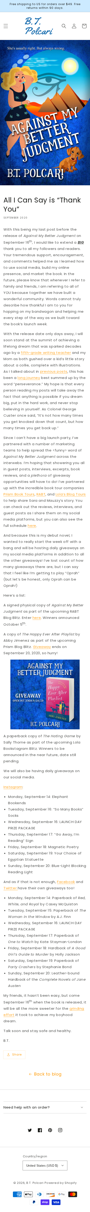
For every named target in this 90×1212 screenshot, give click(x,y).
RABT (40, 494)
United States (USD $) (42, 1165)
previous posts (53, 371)
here (32, 525)
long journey (29, 377)
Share (17, 1054)
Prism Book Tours (19, 494)
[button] (6, 26)
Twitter (10, 888)
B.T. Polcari (35, 1183)
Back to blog (48, 1074)
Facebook (66, 881)
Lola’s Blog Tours (71, 494)
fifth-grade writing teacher (46, 352)
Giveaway (42, 646)
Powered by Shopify (61, 1183)
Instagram (12, 786)
